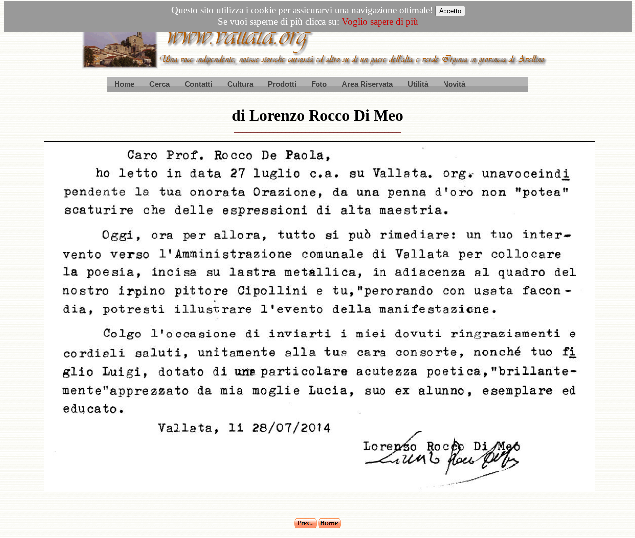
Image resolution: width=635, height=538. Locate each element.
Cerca (159, 84)
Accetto (450, 11)
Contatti (198, 84)
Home (124, 84)
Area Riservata (367, 84)
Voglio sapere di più (380, 21)
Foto (319, 84)
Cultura (240, 84)
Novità (454, 84)
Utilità (418, 84)
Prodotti (282, 84)
